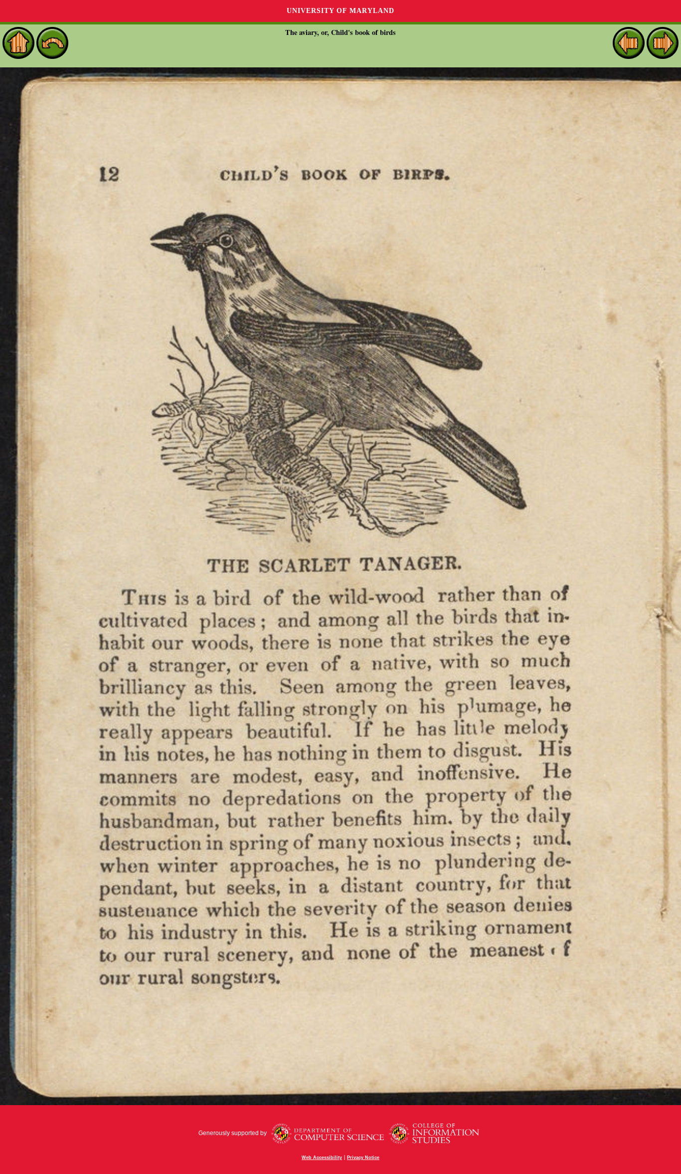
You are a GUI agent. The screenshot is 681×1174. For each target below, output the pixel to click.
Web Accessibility (322, 1157)
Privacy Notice (363, 1157)
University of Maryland (340, 10)
